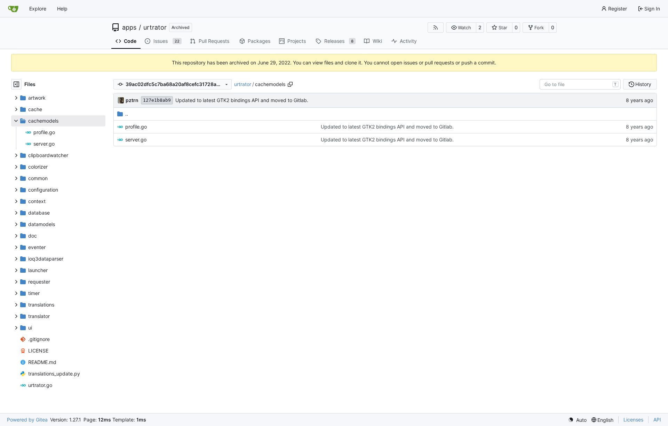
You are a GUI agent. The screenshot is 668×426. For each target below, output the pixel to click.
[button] (461, 27)
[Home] (13, 8)
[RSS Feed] (436, 27)
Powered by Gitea (27, 420)
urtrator (155, 27)
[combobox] (580, 84)
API (657, 420)
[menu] (577, 420)
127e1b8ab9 (157, 100)
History (643, 84)
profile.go (136, 127)
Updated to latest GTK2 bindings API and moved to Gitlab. (241, 100)
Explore (37, 8)
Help (62, 8)
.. (126, 114)
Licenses (633, 420)
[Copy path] (290, 84)
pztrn (132, 100)
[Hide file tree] (16, 84)
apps (129, 27)
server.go (135, 139)
